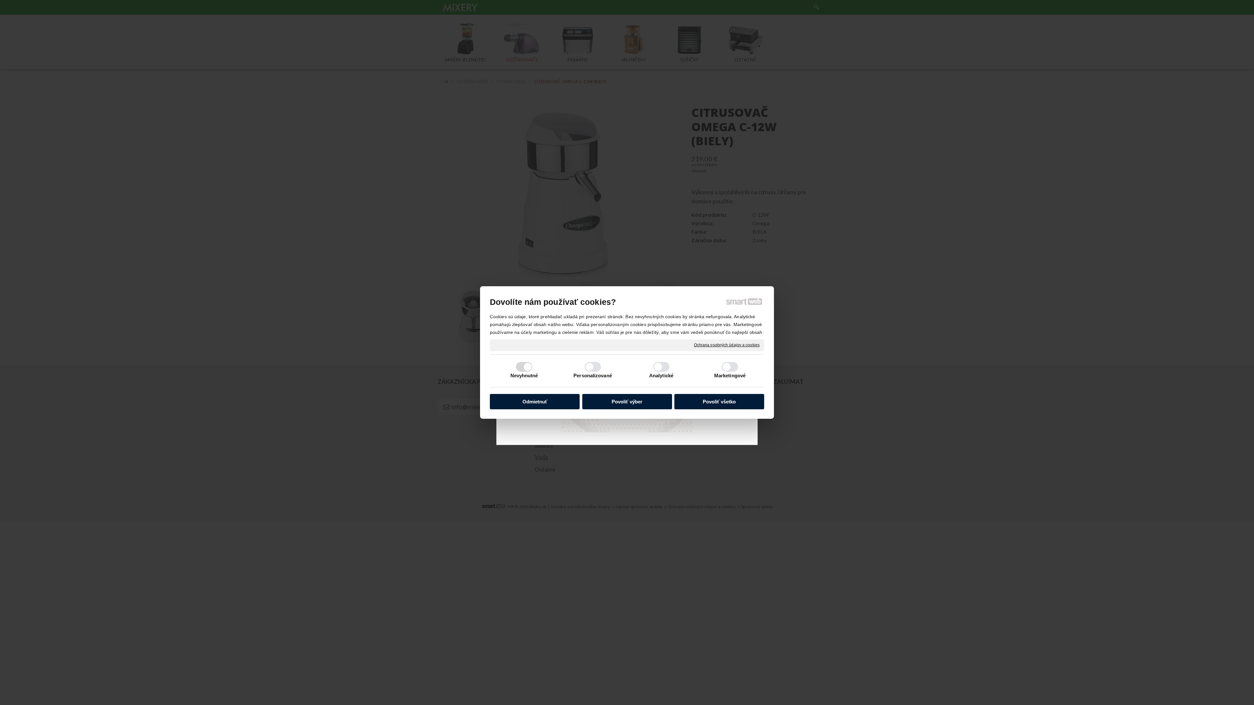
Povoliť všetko (719, 401)
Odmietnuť (534, 401)
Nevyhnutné (524, 375)
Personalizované (592, 375)
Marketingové (730, 375)
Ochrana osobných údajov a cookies (727, 345)
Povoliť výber (627, 401)
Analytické (661, 375)
